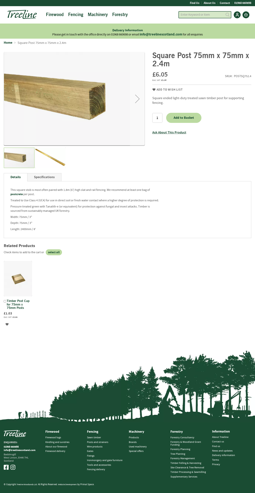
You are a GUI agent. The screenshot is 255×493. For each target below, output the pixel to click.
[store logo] (22, 14)
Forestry (176, 432)
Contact (225, 3)
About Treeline (220, 437)
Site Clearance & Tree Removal (187, 467)
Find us (216, 446)
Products (134, 437)
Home (8, 43)
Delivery (118, 30)
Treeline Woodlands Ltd (27, 484)
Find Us (194, 3)
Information (134, 30)
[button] (137, 99)
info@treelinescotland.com (161, 34)
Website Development (67, 484)
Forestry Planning (180, 449)
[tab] (15, 177)
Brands (133, 442)
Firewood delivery (55, 451)
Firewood (52, 432)
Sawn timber (94, 437)
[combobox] (204, 14)
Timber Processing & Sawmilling (188, 472)
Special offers (136, 451)
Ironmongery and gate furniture (104, 460)
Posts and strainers (97, 442)
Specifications (44, 177)
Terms (215, 460)
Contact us (218, 441)
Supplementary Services (183, 476)
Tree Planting (177, 454)
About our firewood (56, 446)
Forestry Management (182, 458)
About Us (209, 3)
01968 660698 (242, 3)
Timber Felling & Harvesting (185, 463)
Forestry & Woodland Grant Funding (185, 443)
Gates (90, 451)
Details (15, 177)
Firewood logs (53, 437)
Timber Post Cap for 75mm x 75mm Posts (18, 304)
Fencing (92, 432)
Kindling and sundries (57, 442)
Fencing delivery (96, 469)
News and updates (222, 450)
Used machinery (138, 446)
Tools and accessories (99, 465)
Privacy (216, 464)
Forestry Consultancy (182, 437)
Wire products (94, 446)
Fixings (90, 456)
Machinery (136, 432)
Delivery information (223, 455)
